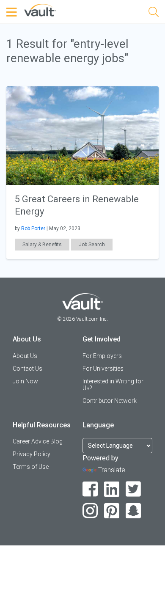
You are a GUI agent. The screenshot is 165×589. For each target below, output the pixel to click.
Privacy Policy (31, 454)
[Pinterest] (112, 510)
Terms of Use (31, 466)
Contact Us (27, 368)
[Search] (153, 13)
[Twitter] (133, 489)
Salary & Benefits (42, 245)
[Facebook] (90, 489)
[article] (82, 172)
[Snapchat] (133, 510)
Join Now (25, 381)
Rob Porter (33, 228)
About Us (25, 355)
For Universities (103, 368)
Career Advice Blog (38, 441)
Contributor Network (109, 400)
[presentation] (82, 135)
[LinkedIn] (112, 489)
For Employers (102, 355)
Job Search (92, 245)
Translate (111, 470)
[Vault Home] (40, 10)
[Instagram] (90, 510)
